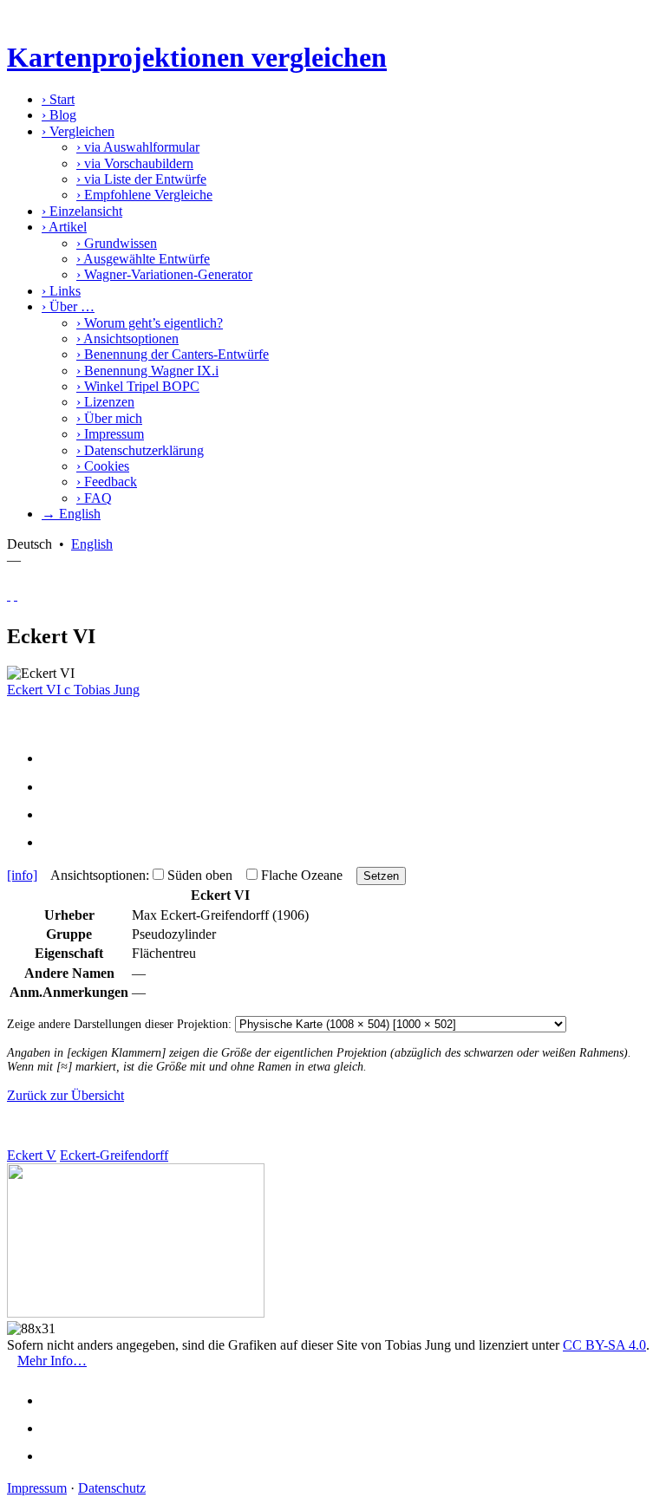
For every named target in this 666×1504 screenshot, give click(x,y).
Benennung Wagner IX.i (147, 370)
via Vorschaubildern (134, 163)
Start (58, 99)
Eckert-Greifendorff (114, 1155)
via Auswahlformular (137, 147)
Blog (59, 114)
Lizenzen (105, 401)
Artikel (64, 226)
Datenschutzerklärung (140, 450)
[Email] (57, 814)
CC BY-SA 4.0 (604, 1345)
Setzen (381, 875)
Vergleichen (78, 131)
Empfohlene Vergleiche (144, 194)
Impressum (110, 433)
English (92, 544)
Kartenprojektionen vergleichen (197, 57)
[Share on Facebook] (57, 758)
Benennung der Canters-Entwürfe (172, 354)
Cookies (102, 466)
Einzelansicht (82, 211)
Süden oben (199, 875)
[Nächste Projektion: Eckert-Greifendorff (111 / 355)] (15, 595)
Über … (68, 306)
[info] (22, 875)
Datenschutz (112, 1488)
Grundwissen (116, 243)
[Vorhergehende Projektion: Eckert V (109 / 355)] (8, 595)
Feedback (106, 481)
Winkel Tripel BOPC (137, 386)
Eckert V (31, 1155)
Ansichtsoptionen (127, 338)
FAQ (94, 498)
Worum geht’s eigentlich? (149, 323)
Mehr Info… (52, 1360)
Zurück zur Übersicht (65, 1095)
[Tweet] (57, 786)
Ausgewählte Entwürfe (143, 258)
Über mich (109, 418)
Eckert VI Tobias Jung (73, 689)
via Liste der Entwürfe (141, 179)
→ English (71, 513)
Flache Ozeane (302, 875)
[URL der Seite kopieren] (57, 842)
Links (61, 290)
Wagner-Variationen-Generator (164, 274)
